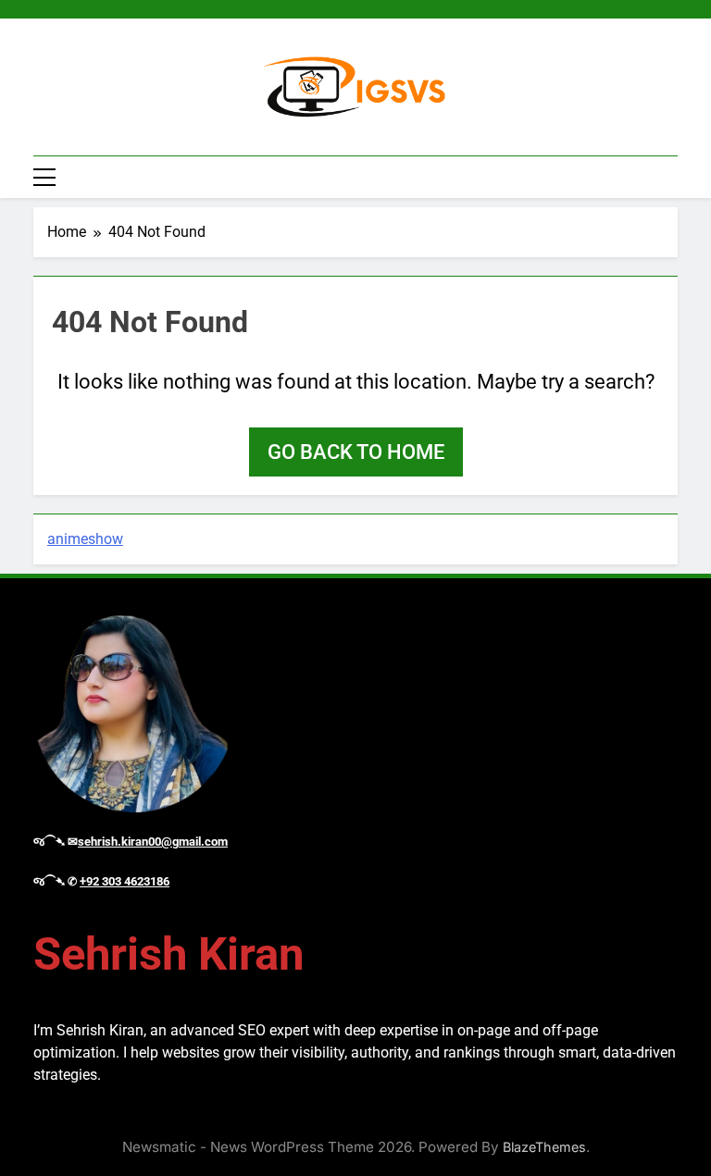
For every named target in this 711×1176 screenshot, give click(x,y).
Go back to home (356, 452)
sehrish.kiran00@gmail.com (153, 841)
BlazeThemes (544, 1147)
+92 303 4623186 (124, 881)
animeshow (85, 539)
